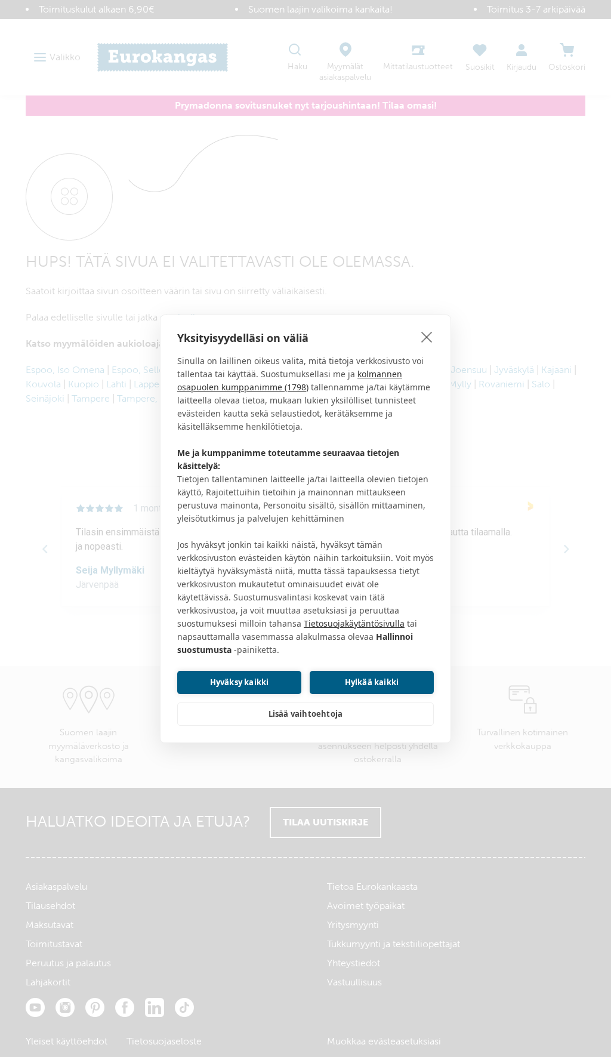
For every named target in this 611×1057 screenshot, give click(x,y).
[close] (427, 336)
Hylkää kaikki (372, 682)
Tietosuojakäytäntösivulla (354, 623)
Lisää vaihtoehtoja (306, 713)
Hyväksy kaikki (239, 682)
